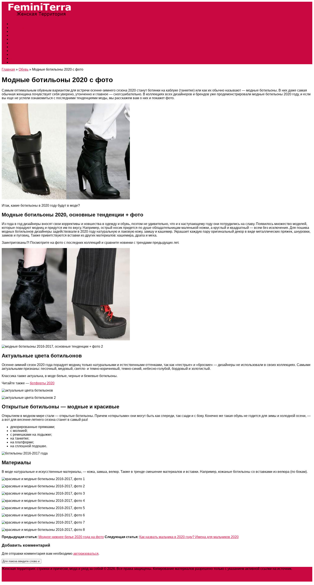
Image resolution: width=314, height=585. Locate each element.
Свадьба (17, 31)
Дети (14, 58)
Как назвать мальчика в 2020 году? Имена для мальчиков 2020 (189, 537)
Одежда (16, 43)
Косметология (21, 47)
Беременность (21, 54)
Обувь (15, 35)
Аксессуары (19, 50)
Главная (8, 69)
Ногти (14, 39)
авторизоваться (85, 553)
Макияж (16, 62)
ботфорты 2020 (42, 383)
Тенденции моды (23, 27)
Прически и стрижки (26, 24)
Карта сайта (302, 568)
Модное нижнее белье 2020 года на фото (71, 537)
